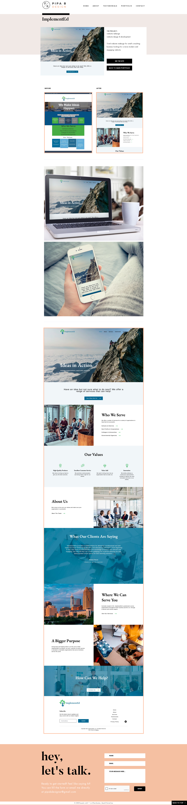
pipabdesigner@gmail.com (60, 792)
